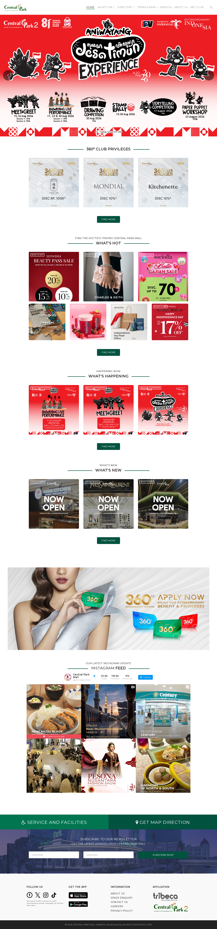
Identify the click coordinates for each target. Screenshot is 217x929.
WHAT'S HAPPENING (41, 388)
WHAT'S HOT (37, 255)
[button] (106, 7)
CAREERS (117, 906)
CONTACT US (119, 902)
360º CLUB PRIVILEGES (41, 161)
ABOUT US (118, 893)
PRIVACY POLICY (122, 910)
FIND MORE (108, 219)
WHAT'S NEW (37, 482)
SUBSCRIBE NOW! (163, 855)
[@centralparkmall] (68, 677)
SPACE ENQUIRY (122, 897)
